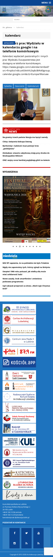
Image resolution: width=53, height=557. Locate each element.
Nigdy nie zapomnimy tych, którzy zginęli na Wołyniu (26, 267)
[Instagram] (14, 543)
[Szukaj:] (26, 19)
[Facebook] (14, 533)
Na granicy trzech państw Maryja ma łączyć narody (25, 137)
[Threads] (38, 543)
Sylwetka (8, 86)
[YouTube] (38, 533)
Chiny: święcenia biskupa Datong (17, 141)
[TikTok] (26, 543)
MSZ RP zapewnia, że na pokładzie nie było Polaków (26, 263)
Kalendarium (33, 86)
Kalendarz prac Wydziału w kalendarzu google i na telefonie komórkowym (23, 47)
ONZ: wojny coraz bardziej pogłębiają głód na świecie (26, 160)
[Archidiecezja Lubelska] (26, 11)
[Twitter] (26, 533)
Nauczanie (19, 86)
